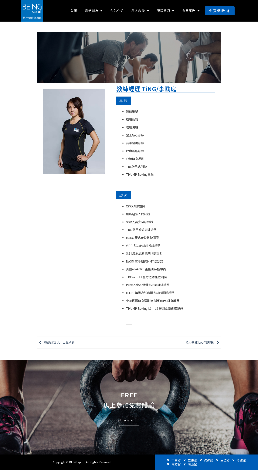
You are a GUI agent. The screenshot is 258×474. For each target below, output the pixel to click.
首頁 (74, 10)
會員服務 (189, 10)
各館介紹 (117, 10)
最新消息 (92, 10)
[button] (220, 10)
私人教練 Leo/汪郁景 (200, 342)
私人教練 (138, 10)
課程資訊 (163, 10)
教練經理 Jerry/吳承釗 (58, 342)
